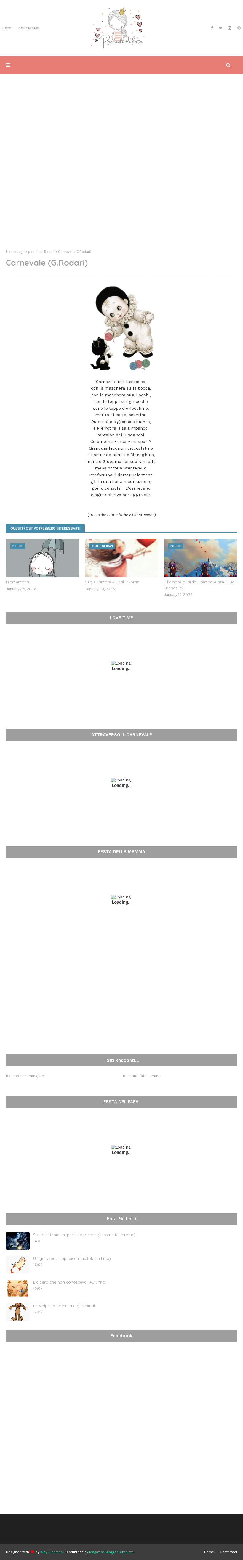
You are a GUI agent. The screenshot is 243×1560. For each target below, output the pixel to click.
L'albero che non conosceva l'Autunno (69, 1282)
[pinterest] (238, 28)
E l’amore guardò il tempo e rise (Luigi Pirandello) (200, 585)
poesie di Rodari (41, 252)
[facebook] (211, 28)
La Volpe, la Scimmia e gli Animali (64, 1305)
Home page (15, 252)
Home (209, 1552)
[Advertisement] (121, 199)
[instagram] (230, 28)
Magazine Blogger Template (111, 1552)
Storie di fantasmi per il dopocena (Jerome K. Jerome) (84, 1234)
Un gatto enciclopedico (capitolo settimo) (72, 1258)
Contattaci (228, 1552)
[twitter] (220, 28)
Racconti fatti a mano (142, 1076)
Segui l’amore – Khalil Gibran (112, 582)
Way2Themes (51, 1552)
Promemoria (17, 582)
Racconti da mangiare (25, 1076)
